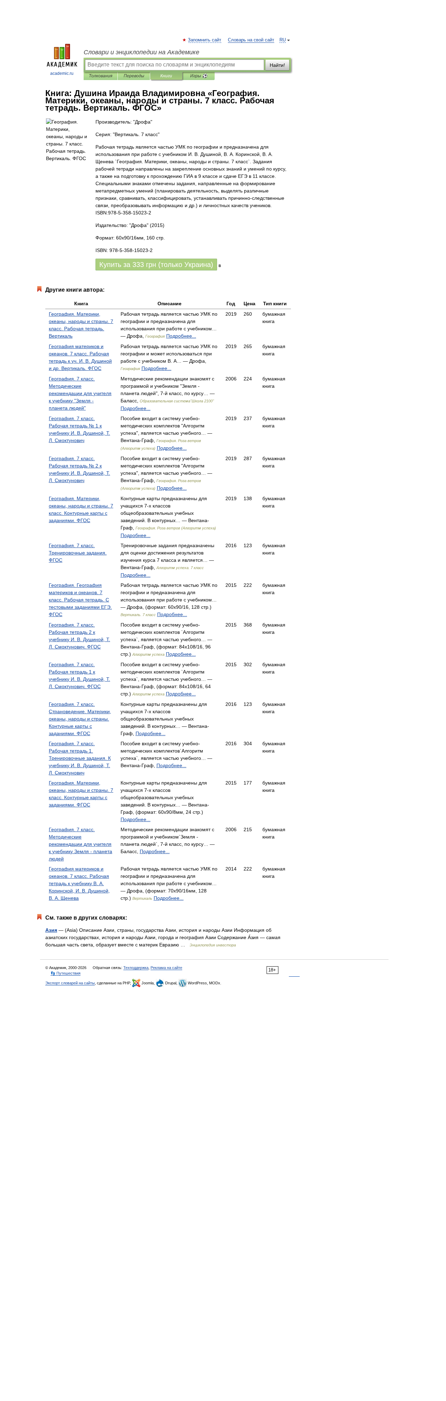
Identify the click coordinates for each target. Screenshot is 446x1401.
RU (282, 40)
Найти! (277, 65)
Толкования (100, 75)
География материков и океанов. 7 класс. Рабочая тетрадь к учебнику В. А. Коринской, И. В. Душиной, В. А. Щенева (79, 883)
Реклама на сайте (166, 968)
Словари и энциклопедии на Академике (141, 52)
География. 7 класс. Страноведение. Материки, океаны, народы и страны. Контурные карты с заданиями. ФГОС (80, 718)
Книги (166, 75)
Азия (51, 930)
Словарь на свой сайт (251, 40)
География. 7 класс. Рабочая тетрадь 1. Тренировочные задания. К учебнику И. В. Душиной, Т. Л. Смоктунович (80, 758)
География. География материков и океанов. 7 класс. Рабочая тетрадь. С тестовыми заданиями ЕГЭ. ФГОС (80, 599)
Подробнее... (181, 336)
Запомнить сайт (205, 40)
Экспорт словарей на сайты (70, 983)
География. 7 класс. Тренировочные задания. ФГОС (78, 553)
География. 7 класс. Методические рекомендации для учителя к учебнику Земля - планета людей (80, 844)
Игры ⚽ (198, 75)
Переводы (134, 75)
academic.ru (62, 73)
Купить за (156, 264)
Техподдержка (135, 968)
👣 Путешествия (65, 973)
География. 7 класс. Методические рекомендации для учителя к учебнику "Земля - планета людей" (80, 393)
